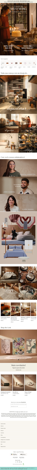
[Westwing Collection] (15, 457)
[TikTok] (19, 462)
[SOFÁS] (7, 63)
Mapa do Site (3, 446)
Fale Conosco (3, 441)
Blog (1, 435)
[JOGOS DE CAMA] (20, 63)
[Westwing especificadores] (21, 457)
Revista (2, 430)
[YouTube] (15, 462)
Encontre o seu (18, 369)
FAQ (1, 444)
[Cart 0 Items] (34, 4)
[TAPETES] (16, 63)
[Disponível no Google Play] (14, 454)
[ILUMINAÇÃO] (34, 63)
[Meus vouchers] (27, 4)
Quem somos (3, 423)
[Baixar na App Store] (23, 454)
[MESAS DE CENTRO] (11, 63)
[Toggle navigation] (35, 4)
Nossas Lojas (3, 428)
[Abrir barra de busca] (25, 4)
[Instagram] (21, 462)
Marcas (2, 426)
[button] (30, 4)
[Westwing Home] (4, 4)
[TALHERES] (29, 63)
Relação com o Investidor (5, 439)
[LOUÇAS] (25, 63)
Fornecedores (3, 437)
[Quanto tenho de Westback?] (29, 4)
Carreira (2, 432)
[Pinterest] (17, 462)
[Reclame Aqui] (23, 464)
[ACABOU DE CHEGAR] (2, 63)
